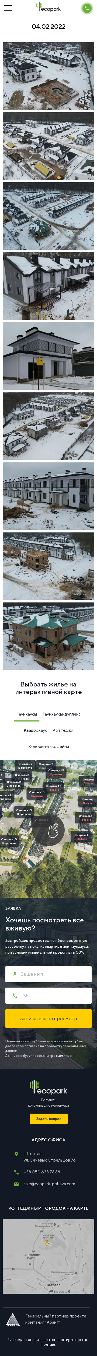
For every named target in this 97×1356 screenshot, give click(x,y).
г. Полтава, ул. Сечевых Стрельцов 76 (50, 1157)
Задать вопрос (48, 1119)
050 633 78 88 (42, 1171)
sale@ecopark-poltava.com (49, 1183)
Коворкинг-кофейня (48, 746)
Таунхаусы (26, 714)
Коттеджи (63, 730)
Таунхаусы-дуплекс (61, 714)
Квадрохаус (35, 730)
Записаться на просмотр (48, 1018)
